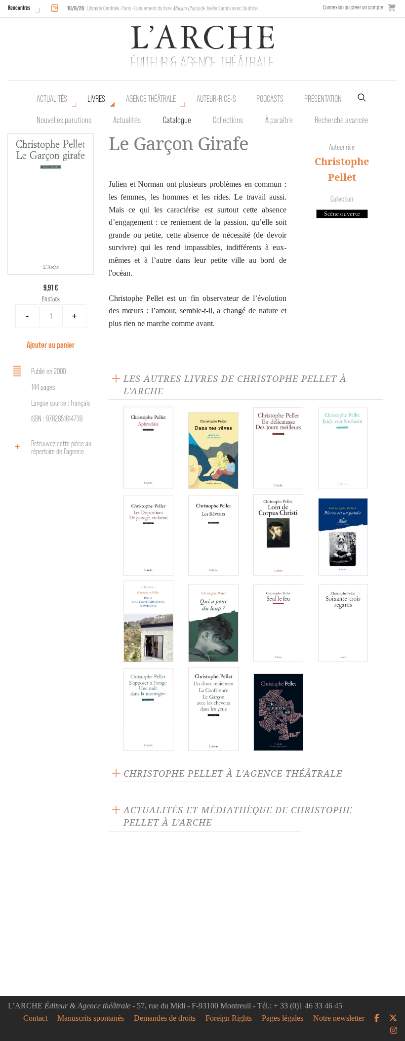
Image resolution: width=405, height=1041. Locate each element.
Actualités (52, 99)
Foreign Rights (228, 1018)
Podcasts (270, 99)
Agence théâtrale (151, 99)
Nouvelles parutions (64, 120)
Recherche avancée (341, 120)
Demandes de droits (165, 1018)
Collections (228, 120)
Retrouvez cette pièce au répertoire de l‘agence (61, 447)
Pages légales (282, 1018)
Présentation (323, 99)
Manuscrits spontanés (90, 1018)
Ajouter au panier (51, 344)
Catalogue (177, 120)
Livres (96, 99)
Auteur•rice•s (216, 99)
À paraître (279, 120)
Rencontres (19, 7)
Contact (35, 1018)
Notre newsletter (338, 1018)
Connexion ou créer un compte (353, 7)
